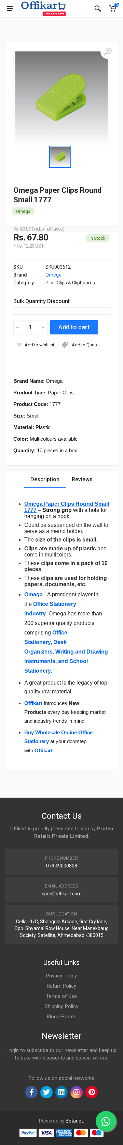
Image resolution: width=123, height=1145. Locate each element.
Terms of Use (61, 996)
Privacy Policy (61, 976)
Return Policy (61, 986)
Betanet (74, 1121)
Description (44, 479)
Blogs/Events (62, 1017)
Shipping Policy (61, 1006)
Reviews (82, 479)
